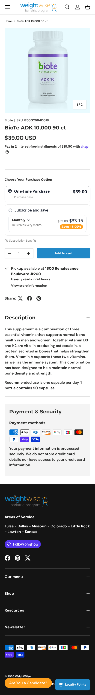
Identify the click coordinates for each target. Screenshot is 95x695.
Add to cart (64, 253)
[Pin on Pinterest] (38, 298)
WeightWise (23, 676)
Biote (9, 120)
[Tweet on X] (20, 298)
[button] (88, 7)
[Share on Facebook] (29, 298)
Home (8, 21)
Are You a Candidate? (28, 683)
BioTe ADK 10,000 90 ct (32, 21)
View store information (29, 285)
